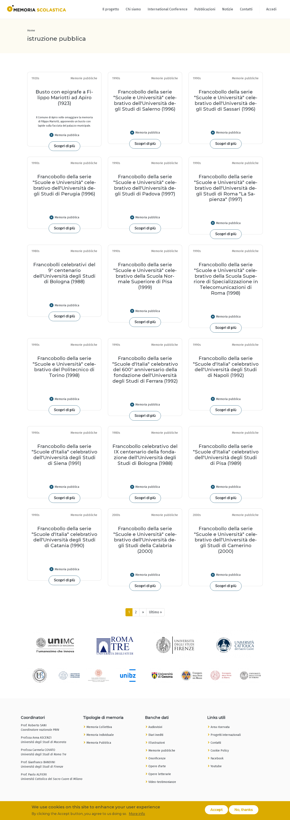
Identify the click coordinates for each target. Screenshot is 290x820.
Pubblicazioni (204, 9)
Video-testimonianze (162, 782)
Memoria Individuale (100, 735)
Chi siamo (133, 9)
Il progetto (110, 9)
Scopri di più (64, 146)
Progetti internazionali (226, 735)
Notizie (227, 9)
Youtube (216, 766)
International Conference (167, 9)
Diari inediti (155, 735)
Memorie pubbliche (161, 750)
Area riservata (220, 727)
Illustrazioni (156, 743)
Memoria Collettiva (99, 727)
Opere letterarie (159, 774)
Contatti (246, 9)
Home (31, 30)
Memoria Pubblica (98, 743)
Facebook (217, 758)
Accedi (271, 9)
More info (137, 814)
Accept (216, 809)
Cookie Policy (220, 750)
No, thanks (243, 809)
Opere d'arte (157, 766)
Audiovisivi (155, 727)
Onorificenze (157, 758)
